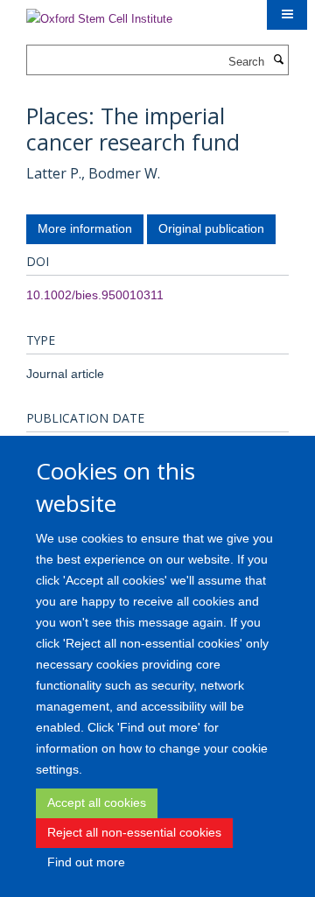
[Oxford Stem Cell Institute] (99, 13)
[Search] (278, 60)
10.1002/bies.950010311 (95, 295)
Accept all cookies (96, 802)
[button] (287, 15)
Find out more (86, 862)
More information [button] (85, 228)
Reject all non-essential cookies (134, 832)
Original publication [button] (211, 228)
